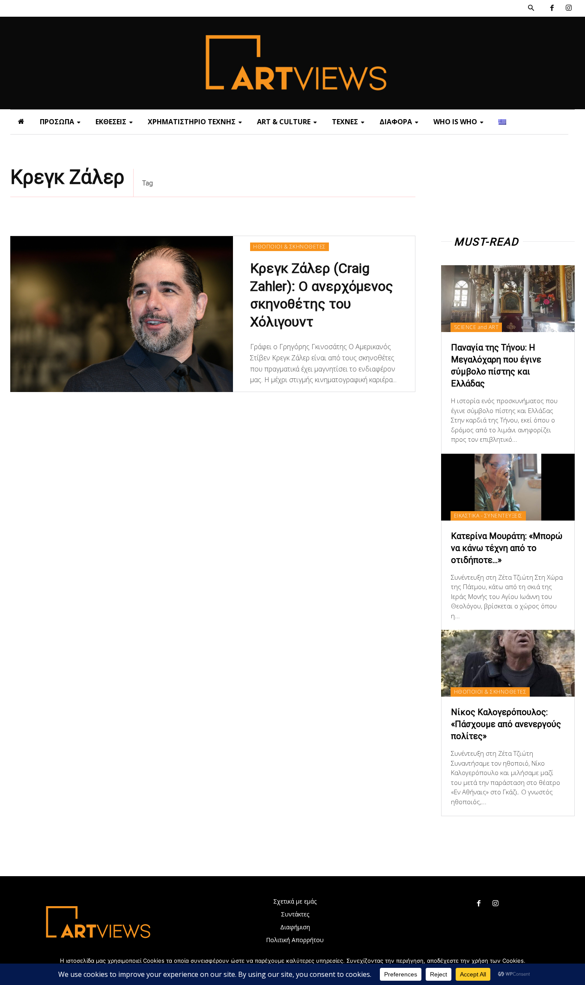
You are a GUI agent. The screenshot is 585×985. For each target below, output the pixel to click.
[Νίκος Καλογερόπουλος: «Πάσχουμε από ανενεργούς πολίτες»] (508, 663)
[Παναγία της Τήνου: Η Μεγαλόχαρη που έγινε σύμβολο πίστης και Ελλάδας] (508, 298)
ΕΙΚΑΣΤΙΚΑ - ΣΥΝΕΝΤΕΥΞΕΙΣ (488, 515)
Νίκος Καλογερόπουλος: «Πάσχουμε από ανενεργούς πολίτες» (506, 724)
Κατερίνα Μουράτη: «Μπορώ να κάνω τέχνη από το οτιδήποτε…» (506, 548)
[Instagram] (568, 8)
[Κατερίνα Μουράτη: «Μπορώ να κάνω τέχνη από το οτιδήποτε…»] (508, 487)
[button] (531, 8)
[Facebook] (552, 8)
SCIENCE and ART (476, 327)
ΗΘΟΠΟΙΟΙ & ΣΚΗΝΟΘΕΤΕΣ (289, 246)
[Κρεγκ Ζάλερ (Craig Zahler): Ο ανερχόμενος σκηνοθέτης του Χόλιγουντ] (121, 314)
